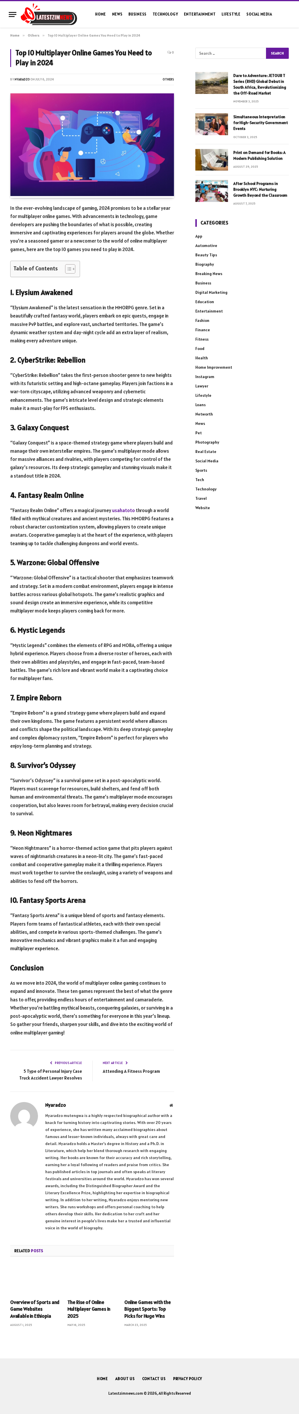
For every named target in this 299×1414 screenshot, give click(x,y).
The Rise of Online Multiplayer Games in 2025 (89, 1309)
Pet (198, 432)
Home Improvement (213, 367)
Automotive (206, 245)
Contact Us (154, 1378)
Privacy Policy (187, 1378)
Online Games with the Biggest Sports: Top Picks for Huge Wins (147, 1309)
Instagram (204, 376)
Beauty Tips (206, 255)
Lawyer (201, 386)
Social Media (259, 14)
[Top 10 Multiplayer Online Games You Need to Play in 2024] (92, 194)
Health (201, 358)
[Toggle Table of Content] (67, 269)
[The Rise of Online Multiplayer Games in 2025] (92, 1279)
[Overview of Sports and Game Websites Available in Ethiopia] (35, 1279)
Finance (202, 329)
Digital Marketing (211, 292)
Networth (204, 414)
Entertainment (200, 14)
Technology (165, 14)
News (117, 14)
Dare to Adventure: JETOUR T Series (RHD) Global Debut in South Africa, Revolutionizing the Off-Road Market (259, 84)
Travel (201, 498)
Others (168, 79)
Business (137, 14)
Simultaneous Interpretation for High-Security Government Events (260, 122)
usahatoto (123, 510)
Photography (207, 442)
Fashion (202, 320)
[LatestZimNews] (49, 14)
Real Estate (205, 451)
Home (100, 14)
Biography (204, 264)
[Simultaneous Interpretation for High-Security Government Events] (211, 124)
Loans (200, 404)
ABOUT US (125, 1378)
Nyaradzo (22, 79)
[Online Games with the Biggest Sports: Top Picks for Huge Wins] (149, 1279)
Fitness (201, 339)
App (198, 236)
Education (204, 301)
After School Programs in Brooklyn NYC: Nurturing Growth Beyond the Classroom (260, 189)
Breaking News (208, 273)
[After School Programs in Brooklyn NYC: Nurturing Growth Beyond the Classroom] (211, 191)
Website (202, 507)
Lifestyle (231, 14)
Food (199, 348)
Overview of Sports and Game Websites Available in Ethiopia (35, 1309)
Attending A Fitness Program (131, 1071)
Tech (199, 479)
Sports (201, 470)
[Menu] (12, 14)
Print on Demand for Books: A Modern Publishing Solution (259, 155)
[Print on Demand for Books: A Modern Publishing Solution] (211, 160)
